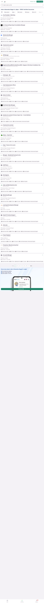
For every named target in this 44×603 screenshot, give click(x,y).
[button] (22, 279)
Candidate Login (40, 1)
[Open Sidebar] (2, 1)
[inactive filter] (2, 12)
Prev (13, 265)
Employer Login (33, 1)
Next (31, 265)
